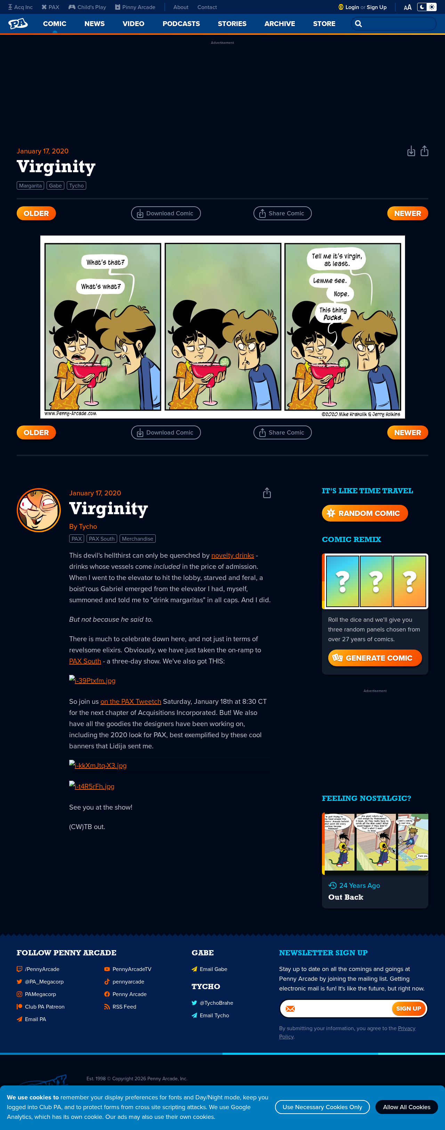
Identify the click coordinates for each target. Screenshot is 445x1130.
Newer (407, 213)
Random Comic (369, 513)
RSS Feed (124, 1006)
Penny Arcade (130, 994)
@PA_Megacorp (44, 981)
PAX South (102, 538)
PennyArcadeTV (132, 969)
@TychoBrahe (216, 1002)
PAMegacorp (40, 994)
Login (352, 7)
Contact (207, 7)
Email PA (35, 1019)
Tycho (76, 185)
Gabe (55, 185)
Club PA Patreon (45, 1006)
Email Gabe (213, 969)
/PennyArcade (42, 969)
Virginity (108, 510)
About (180, 7)
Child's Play (92, 7)
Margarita (30, 185)
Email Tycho (214, 1015)
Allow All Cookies (406, 1107)
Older (36, 213)
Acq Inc (23, 7)
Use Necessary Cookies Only (322, 1107)
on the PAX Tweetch (130, 701)
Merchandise (137, 538)
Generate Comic (379, 657)
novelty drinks (232, 555)
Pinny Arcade (138, 7)
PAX (54, 7)
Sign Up (377, 7)
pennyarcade (128, 981)
